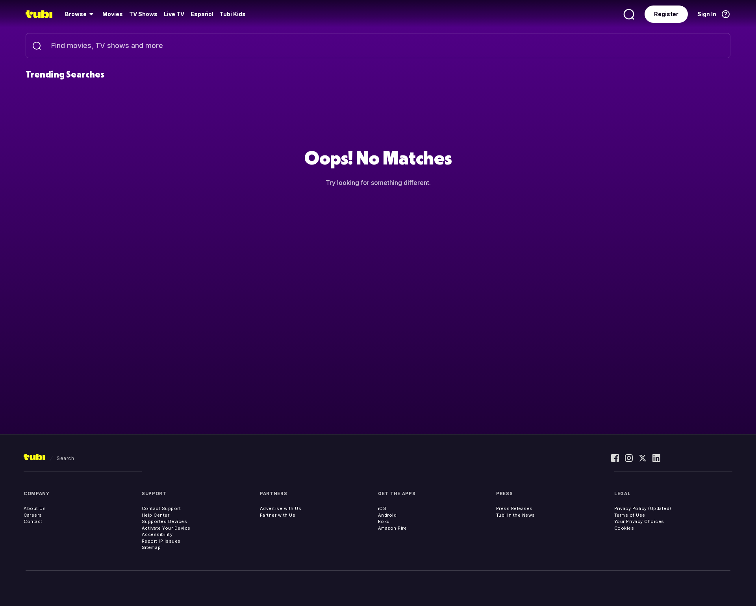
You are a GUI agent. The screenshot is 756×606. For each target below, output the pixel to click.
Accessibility (157, 534)
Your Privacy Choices (639, 521)
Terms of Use (629, 515)
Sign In (706, 14)
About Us (35, 508)
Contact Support (161, 508)
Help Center (156, 515)
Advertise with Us (281, 508)
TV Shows (143, 14)
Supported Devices (164, 521)
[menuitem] (80, 14)
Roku (384, 521)
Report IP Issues (161, 541)
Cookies (624, 528)
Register (666, 14)
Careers (33, 515)
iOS (382, 508)
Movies (112, 14)
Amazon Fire (392, 528)
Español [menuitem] (202, 14)
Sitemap (151, 547)
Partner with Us (278, 515)
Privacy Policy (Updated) (642, 508)
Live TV (174, 14)
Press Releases (514, 508)
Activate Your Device (166, 528)
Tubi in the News (515, 515)
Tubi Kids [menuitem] (233, 14)
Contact (33, 521)
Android (387, 515)
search (65, 458)
